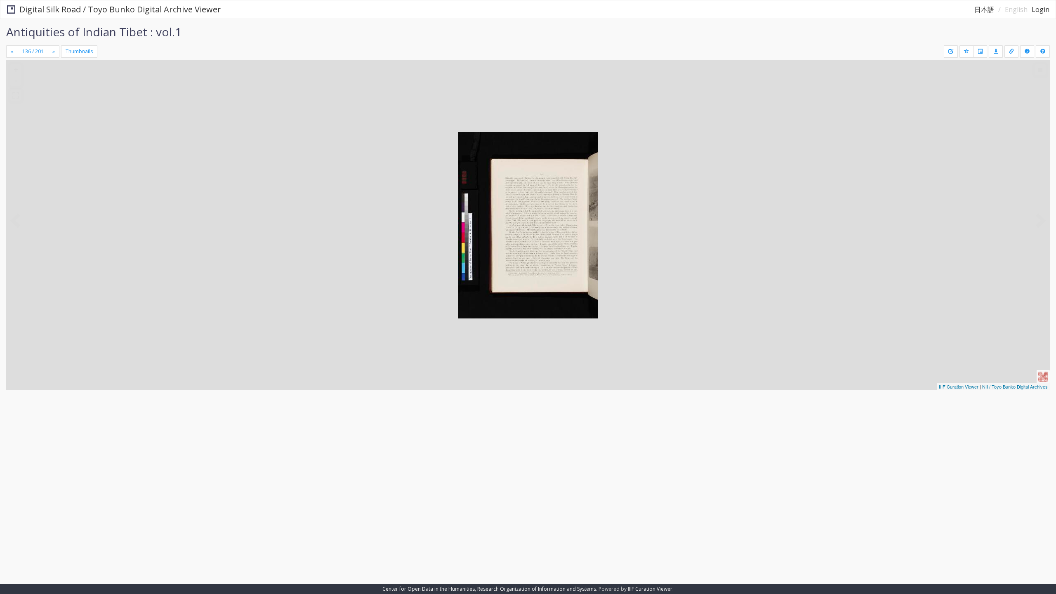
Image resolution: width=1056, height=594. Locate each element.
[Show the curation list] (980, 51)
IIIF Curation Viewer (958, 386)
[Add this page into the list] (966, 51)
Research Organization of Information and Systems (536, 588)
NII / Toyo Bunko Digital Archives (1015, 386)
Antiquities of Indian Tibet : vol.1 (94, 32)
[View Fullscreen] (15, 95)
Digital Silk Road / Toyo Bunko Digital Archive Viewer (120, 9)
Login (1040, 9)
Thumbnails (79, 51)
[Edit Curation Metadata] (951, 51)
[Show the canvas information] (1011, 51)
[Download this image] (996, 51)
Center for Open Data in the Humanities (428, 588)
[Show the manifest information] (1027, 51)
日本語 (984, 9)
